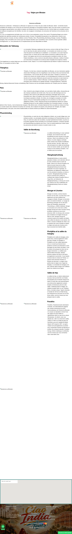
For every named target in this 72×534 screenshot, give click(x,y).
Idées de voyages (32, 2)
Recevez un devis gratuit (65, 532)
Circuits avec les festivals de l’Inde (50, 513)
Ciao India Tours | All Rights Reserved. (36, 527)
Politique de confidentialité (32, 513)
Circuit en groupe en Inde (50, 510)
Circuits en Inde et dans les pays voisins (50, 517)
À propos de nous (44, 2)
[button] (3, 526)
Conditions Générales (32, 515)
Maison (23, 2)
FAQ (29, 517)
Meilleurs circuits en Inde (50, 508)
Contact (58, 2)
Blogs (52, 2)
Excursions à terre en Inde (50, 519)
